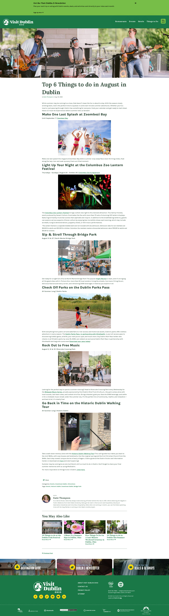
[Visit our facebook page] (35, 597)
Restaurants (120, 21)
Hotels (141, 21)
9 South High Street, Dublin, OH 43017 (119, 592)
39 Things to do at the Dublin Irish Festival (51, 536)
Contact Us (83, 586)
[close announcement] (135, 3)
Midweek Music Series (53, 392)
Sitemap (81, 594)
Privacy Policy (84, 590)
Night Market (101, 279)
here (62, 461)
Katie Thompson (48, 97)
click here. (81, 470)
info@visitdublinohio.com (127, 591)
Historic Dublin (56, 486)
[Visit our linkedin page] (64, 597)
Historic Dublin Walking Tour (83, 454)
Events (132, 21)
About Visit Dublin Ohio (88, 583)
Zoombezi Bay (62, 118)
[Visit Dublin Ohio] (21, 22)
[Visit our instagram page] (41, 597)
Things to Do (152, 21)
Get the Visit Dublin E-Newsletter (49, 3)
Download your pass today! (80, 341)
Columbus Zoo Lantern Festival (57, 213)
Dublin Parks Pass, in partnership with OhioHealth (85, 334)
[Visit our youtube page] (58, 597)
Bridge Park (77, 486)
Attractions (71, 484)
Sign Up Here (37, 12)
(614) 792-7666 (112, 591)
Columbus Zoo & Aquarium (89, 173)
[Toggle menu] (163, 21)
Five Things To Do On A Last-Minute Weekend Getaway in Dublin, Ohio (94, 538)
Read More (45, 539)
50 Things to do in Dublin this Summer (116, 536)
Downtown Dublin (61, 484)
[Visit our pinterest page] (53, 597)
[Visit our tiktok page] (47, 597)
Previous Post (48, 553)
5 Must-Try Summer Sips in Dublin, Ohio (73, 536)
